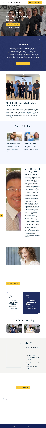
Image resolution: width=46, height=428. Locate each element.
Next (43, 145)
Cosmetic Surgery (6, 406)
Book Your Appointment (35, 2)
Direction (34, 413)
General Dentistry (6, 410)
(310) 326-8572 (15, 28)
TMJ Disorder (5, 419)
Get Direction (30, 351)
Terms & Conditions (21, 408)
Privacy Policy (20, 406)
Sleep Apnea (5, 414)
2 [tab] (23, 315)
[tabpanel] (23, 303)
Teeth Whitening (6, 417)
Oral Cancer (5, 412)
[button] (1, 215)
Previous (3, 145)
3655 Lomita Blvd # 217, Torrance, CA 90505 (33, 348)
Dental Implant (6, 408)
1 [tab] (22, 315)
